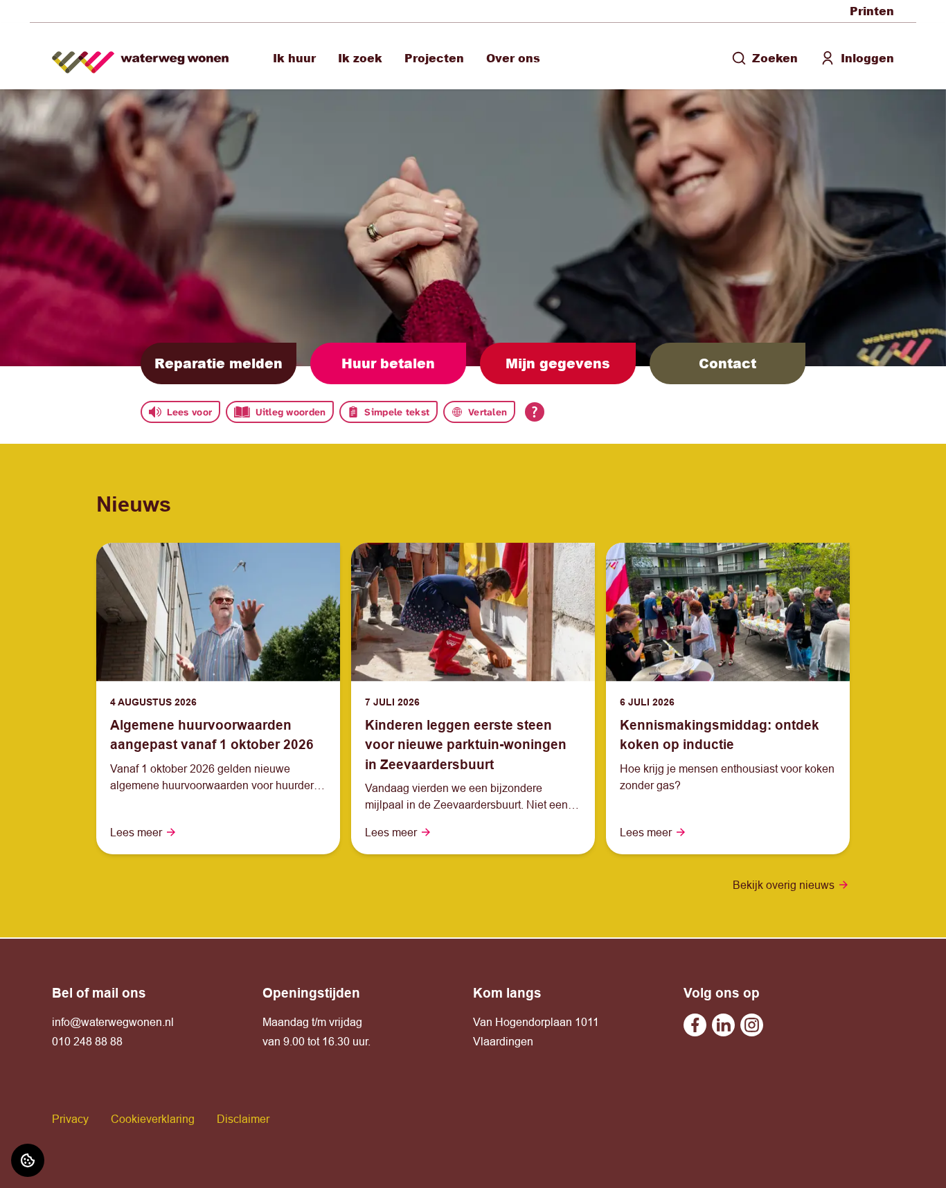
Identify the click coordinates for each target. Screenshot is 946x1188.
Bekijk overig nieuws (784, 885)
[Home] (140, 56)
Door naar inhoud (54, 19)
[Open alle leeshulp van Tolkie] (534, 412)
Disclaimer (243, 1119)
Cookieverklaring (153, 1119)
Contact (727, 363)
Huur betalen (388, 363)
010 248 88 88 (87, 1041)
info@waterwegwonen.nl (113, 1022)
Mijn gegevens (558, 363)
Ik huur (294, 58)
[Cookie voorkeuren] (27, 1160)
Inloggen (867, 58)
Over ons (513, 58)
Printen (872, 11)
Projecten (434, 58)
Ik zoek (360, 58)
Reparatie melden (218, 363)
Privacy (70, 1119)
